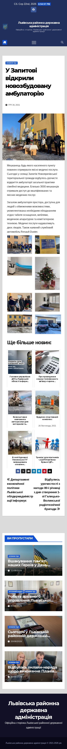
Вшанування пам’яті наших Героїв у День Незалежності (27, 565)
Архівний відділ (16, 591)
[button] (62, 42)
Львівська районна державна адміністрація (39, 24)
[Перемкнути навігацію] (34, 42)
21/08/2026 (16, 571)
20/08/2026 (16, 606)
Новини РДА (11, 63)
